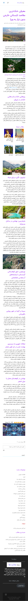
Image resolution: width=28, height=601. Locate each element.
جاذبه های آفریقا (21, 505)
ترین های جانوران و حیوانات (19, 494)
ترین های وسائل (21, 498)
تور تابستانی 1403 (13, 88)
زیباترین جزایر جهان (21, 520)
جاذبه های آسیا (11, 23)
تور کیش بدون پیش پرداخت (19, 528)
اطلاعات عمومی (22, 474)
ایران (24, 477)
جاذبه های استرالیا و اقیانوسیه (18, 513)
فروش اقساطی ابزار (21, 546)
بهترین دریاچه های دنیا (20, 482)
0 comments (20, 25)
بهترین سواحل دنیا (21, 486)
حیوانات (23, 515)
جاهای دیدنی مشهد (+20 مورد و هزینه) (16, 544)
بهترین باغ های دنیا (21, 479)
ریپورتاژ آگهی (22, 517)
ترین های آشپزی (21, 491)
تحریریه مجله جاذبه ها (19, 23)
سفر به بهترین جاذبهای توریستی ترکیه (17, 537)
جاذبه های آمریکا (21, 508)
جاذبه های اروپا (22, 510)
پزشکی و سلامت (21, 489)
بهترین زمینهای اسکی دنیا (19, 484)
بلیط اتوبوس (21, 586)
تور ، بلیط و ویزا (22, 501)
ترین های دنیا (22, 496)
